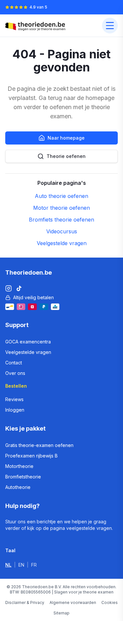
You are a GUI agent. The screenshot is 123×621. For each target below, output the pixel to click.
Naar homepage (66, 138)
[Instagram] (8, 288)
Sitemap (61, 613)
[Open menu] (110, 25)
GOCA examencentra (28, 341)
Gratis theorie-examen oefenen (39, 445)
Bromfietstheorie (23, 476)
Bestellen (16, 386)
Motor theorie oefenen (61, 207)
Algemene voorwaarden (73, 602)
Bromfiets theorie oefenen (61, 219)
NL (8, 565)
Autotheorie (18, 487)
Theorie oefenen (66, 156)
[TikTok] (19, 288)
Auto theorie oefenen (61, 196)
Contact (13, 362)
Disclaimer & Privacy (24, 602)
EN (21, 565)
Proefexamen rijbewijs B (31, 455)
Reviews (14, 399)
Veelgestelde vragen (62, 243)
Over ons (15, 373)
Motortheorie (19, 466)
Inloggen (14, 410)
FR (34, 565)
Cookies (109, 602)
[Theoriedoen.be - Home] (36, 25)
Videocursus (61, 231)
